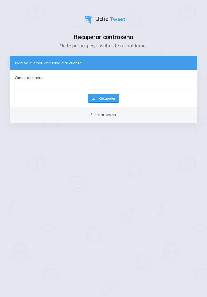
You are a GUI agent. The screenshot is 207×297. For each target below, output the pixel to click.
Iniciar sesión (105, 114)
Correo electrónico (29, 77)
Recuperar (106, 98)
